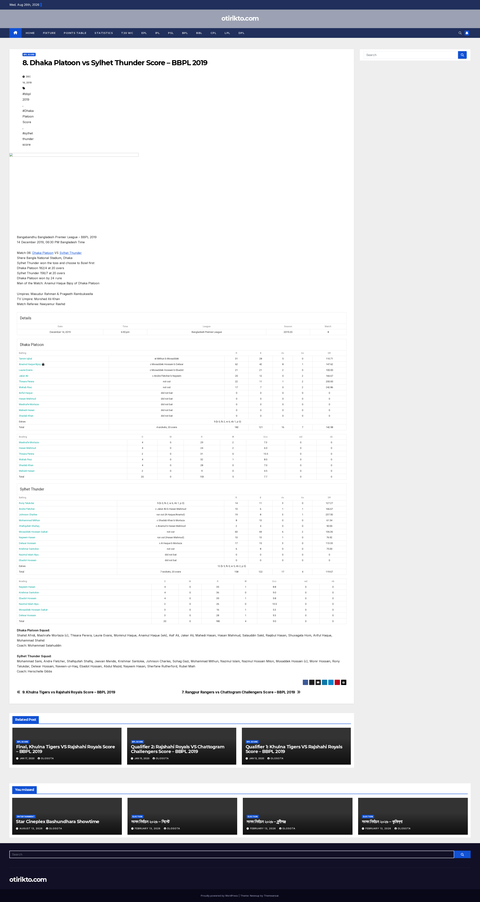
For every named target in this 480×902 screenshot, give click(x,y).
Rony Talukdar (26, 503)
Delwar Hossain (27, 543)
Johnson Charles (28, 514)
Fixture (49, 33)
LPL (227, 33)
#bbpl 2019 (26, 96)
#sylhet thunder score (28, 138)
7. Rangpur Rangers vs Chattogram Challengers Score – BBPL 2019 (238, 692)
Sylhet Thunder (70, 253)
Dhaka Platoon (42, 253)
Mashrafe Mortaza (29, 404)
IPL (157, 33)
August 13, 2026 (31, 828)
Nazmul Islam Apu (29, 554)
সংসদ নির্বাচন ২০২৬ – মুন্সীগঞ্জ (266, 821)
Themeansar (271, 895)
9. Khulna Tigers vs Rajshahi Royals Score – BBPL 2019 (68, 692)
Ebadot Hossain (27, 560)
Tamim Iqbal (25, 358)
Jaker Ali (23, 375)
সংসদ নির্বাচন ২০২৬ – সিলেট (150, 821)
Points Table (75, 33)
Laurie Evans (25, 370)
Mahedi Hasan (26, 410)
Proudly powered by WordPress (220, 895)
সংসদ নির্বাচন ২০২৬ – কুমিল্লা (382, 821)
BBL (199, 33)
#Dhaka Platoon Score (28, 116)
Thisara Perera (26, 381)
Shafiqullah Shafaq (29, 526)
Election (137, 816)
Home (30, 33)
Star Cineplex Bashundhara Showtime (57, 821)
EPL (144, 33)
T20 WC (127, 33)
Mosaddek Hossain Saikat (33, 531)
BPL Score (29, 54)
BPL (185, 33)
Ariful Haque (25, 392)
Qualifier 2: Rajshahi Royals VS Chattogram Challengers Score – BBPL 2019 (177, 749)
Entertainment (25, 816)
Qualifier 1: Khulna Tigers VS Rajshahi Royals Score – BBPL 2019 (294, 749)
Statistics (103, 33)
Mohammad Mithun (29, 520)
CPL (214, 33)
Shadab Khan (26, 415)
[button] (460, 33)
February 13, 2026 (148, 828)
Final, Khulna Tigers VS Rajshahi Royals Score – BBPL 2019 (65, 749)
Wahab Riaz (25, 387)
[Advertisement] (187, 110)
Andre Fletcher (27, 509)
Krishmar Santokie (29, 548)
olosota (47, 758)
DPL (241, 33)
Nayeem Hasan (27, 537)
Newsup (255, 895)
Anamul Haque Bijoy (30, 364)
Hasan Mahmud (27, 398)
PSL (171, 33)
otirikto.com (240, 18)
